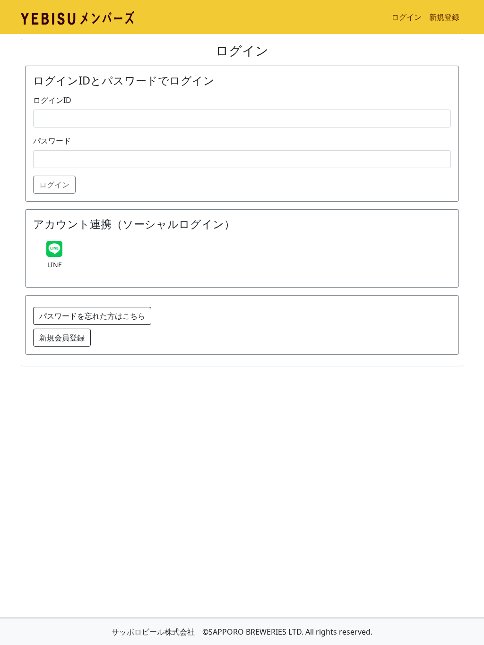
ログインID (52, 100)
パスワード (52, 141)
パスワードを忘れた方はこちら (92, 316)
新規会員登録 (62, 337)
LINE (54, 264)
